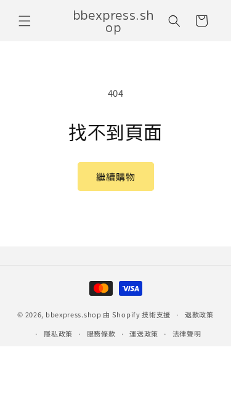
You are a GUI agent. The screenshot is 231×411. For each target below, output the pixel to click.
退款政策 (199, 314)
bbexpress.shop (74, 314)
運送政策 (143, 333)
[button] (24, 21)
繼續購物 (116, 176)
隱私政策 (58, 333)
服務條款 (101, 333)
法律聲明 (186, 333)
